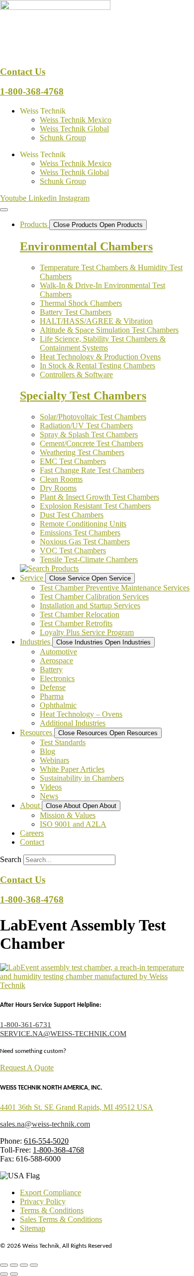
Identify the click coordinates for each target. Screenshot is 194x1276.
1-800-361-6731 (25, 1025)
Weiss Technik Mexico (75, 120)
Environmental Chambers (86, 246)
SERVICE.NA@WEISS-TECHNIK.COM (63, 1034)
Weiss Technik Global (74, 128)
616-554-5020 (46, 1141)
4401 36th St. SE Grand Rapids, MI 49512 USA (76, 1107)
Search (10, 859)
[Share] (24, 1265)
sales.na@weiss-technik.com (45, 1124)
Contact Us (22, 71)
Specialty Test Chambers (83, 395)
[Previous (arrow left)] (4, 1274)
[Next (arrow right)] (14, 1274)
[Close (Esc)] (34, 1265)
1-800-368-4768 (32, 91)
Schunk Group (63, 137)
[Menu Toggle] (4, 209)
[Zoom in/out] (4, 1265)
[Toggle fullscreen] (14, 1265)
